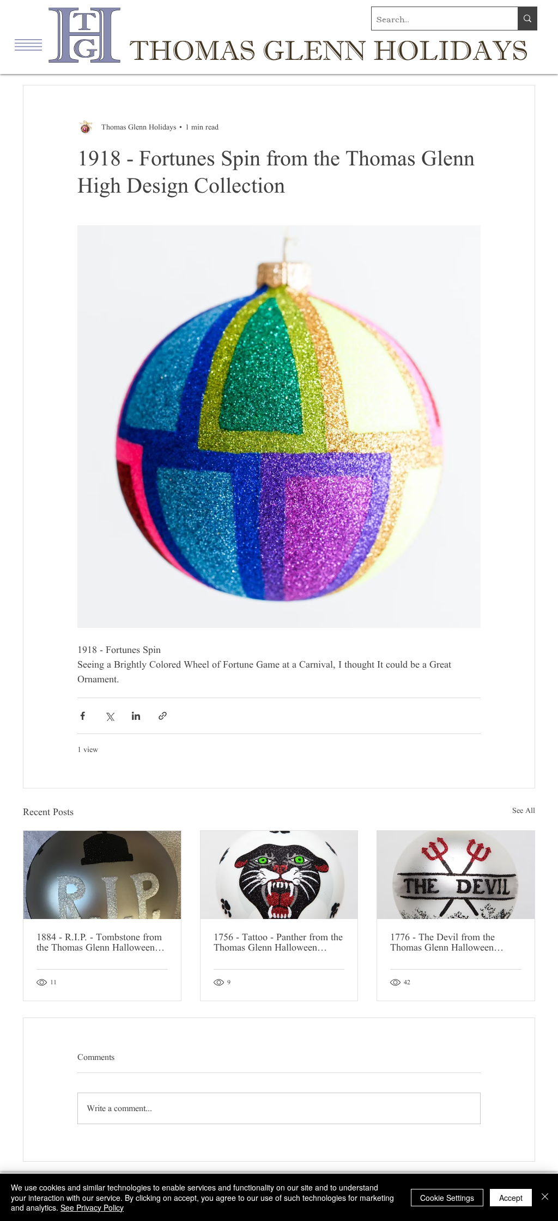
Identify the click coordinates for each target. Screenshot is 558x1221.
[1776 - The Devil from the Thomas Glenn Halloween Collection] (456, 875)
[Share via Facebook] (82, 716)
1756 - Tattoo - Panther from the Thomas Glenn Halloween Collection (278, 942)
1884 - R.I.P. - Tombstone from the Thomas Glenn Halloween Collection (99, 942)
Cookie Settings (447, 1197)
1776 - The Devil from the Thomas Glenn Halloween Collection (442, 942)
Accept (511, 1197)
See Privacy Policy (92, 1207)
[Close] (544, 1197)
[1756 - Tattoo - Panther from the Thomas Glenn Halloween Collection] (279, 875)
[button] (28, 45)
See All (523, 810)
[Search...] (527, 18)
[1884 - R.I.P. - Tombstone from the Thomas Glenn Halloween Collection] (102, 875)
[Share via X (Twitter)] (109, 716)
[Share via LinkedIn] (136, 716)
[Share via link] (162, 716)
